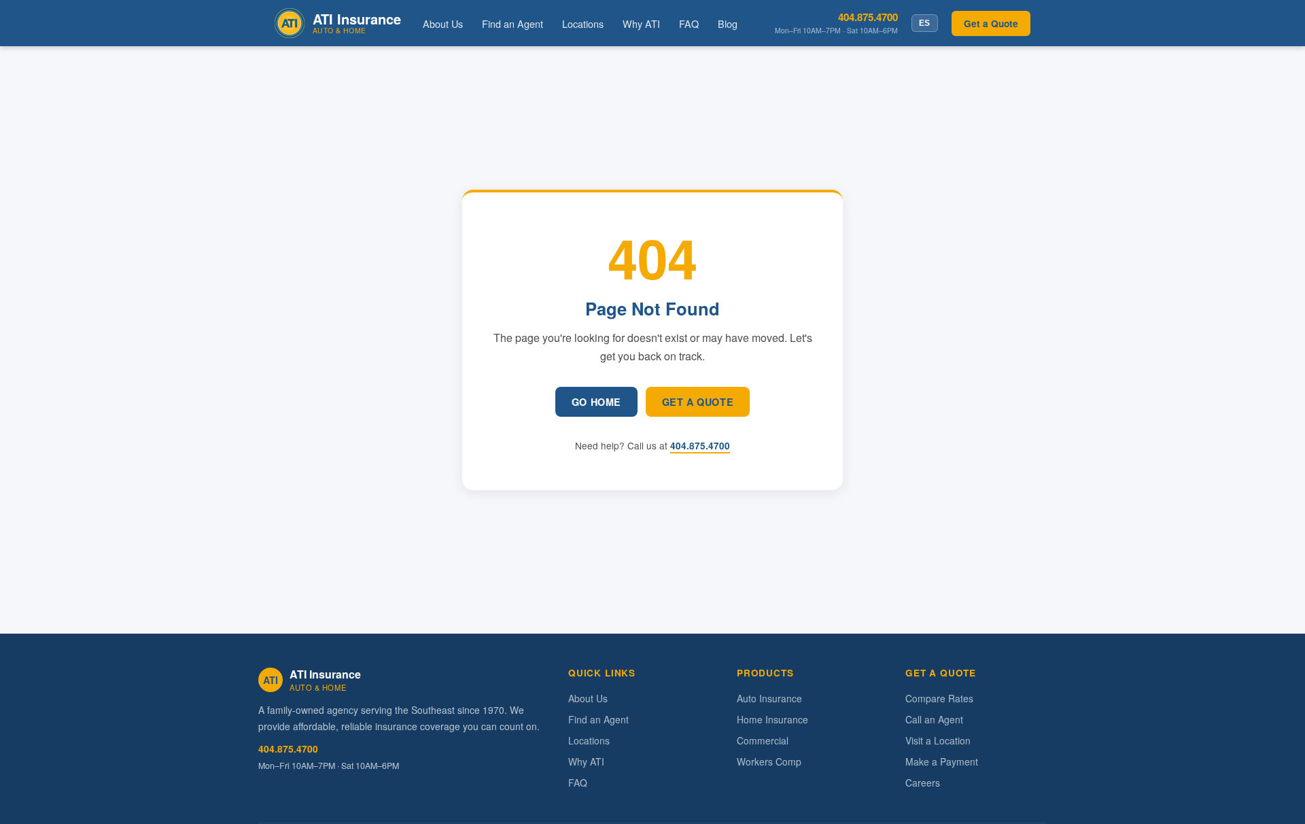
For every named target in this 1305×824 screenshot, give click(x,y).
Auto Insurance (769, 698)
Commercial (762, 740)
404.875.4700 (868, 17)
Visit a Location (938, 740)
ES (924, 23)
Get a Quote (991, 23)
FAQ (689, 23)
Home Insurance (772, 719)
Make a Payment (941, 761)
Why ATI (641, 23)
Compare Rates (939, 698)
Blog (727, 23)
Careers (922, 782)
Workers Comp (769, 761)
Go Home (596, 402)
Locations (583, 23)
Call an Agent (934, 719)
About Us (443, 23)
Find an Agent (512, 23)
